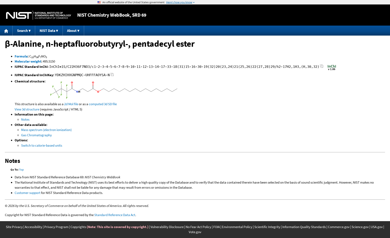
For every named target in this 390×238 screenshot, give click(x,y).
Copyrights (78, 227)
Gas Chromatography (36, 135)
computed (96, 104)
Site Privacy (14, 227)
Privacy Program (56, 227)
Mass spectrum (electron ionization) (46, 130)
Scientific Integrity (267, 227)
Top (21, 169)
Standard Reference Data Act (114, 215)
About (72, 30)
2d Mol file (71, 104)
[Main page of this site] (6, 31)
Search (22, 30)
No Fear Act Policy (198, 227)
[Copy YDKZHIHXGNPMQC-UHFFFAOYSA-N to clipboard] (112, 75)
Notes (25, 119)
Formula (21, 56)
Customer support (27, 192)
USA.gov (377, 227)
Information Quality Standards (304, 227)
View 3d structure (27, 109)
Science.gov (360, 227)
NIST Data (47, 30)
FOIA (216, 227)
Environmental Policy (237, 227)
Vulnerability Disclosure (167, 227)
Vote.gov (195, 232)
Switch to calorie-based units (41, 145)
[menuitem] (6, 31)
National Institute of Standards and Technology (38, 15)
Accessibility (33, 227)
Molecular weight (28, 61)
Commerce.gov (339, 227)
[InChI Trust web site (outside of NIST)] (332, 70)
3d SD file (110, 104)
